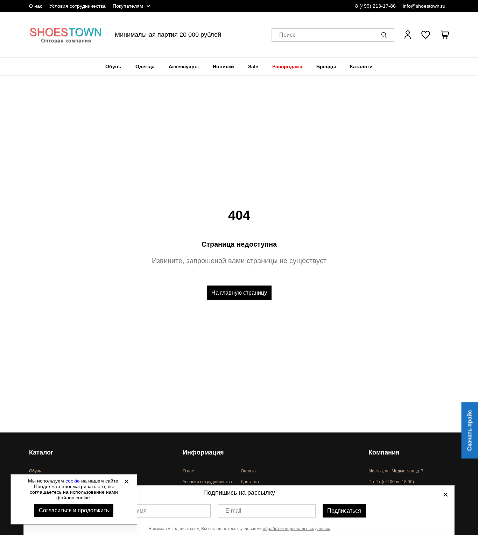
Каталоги (361, 66)
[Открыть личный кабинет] (408, 34)
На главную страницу (239, 293)
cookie (72, 481)
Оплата (248, 471)
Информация (203, 452)
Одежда (145, 66)
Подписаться (344, 511)
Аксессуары (184, 66)
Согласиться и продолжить (74, 510)
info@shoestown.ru (424, 6)
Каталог (41, 452)
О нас (35, 6)
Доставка (250, 481)
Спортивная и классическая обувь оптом (66, 34)
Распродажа (287, 66)
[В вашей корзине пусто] (445, 34)
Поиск (287, 35)
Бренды (326, 66)
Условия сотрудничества (77, 6)
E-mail (233, 511)
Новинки (223, 66)
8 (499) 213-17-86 (375, 6)
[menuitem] (113, 66)
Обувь (113, 66)
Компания (384, 452)
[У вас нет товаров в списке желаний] (425, 34)
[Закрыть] (126, 481)
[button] (385, 34)
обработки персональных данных (296, 528)
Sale (253, 66)
